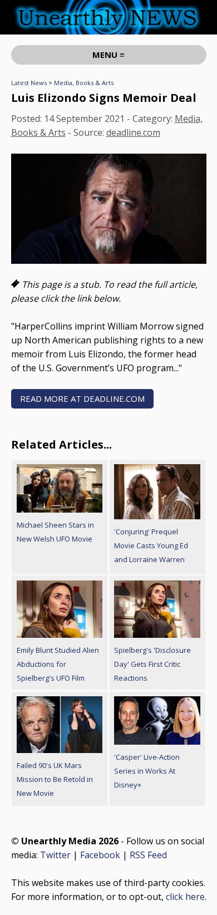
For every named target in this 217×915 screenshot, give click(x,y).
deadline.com (133, 132)
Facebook (100, 855)
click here (185, 897)
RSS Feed (148, 855)
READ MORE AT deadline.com (82, 398)
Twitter (55, 855)
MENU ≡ (108, 54)
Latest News (29, 82)
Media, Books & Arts (84, 82)
